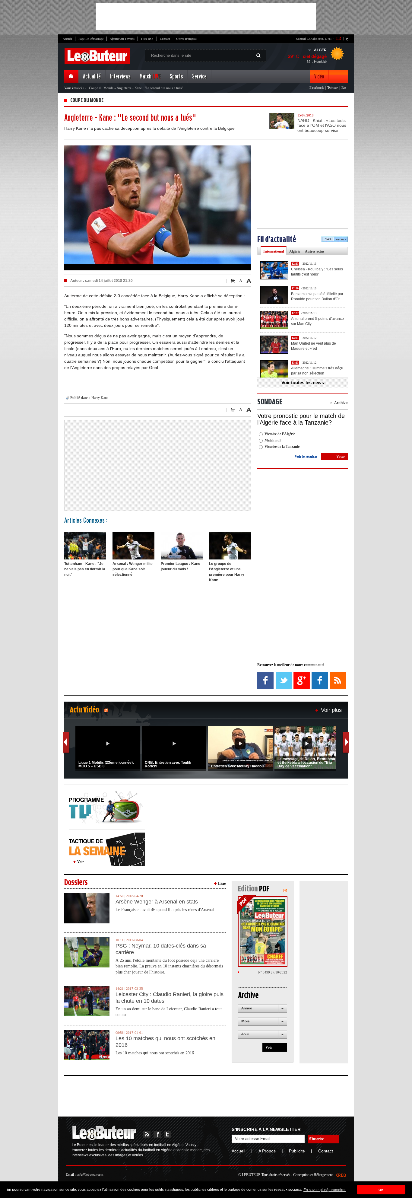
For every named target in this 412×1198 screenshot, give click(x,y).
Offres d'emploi (186, 38)
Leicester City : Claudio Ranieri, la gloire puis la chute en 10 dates (169, 997)
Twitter (332, 87)
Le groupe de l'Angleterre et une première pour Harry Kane (226, 572)
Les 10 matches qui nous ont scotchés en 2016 (165, 1041)
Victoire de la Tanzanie (282, 446)
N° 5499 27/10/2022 (272, 972)
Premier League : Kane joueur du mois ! (180, 566)
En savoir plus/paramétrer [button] (324, 1190)
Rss (343, 87)
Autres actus (315, 251)
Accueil (67, 38)
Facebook (316, 87)
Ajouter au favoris (122, 38)
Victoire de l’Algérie (280, 434)
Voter (340, 456)
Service (199, 76)
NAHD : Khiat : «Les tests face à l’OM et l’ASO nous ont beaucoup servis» (321, 125)
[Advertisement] (206, 16)
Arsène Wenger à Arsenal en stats (157, 902)
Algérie (294, 251)
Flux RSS (147, 38)
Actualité (92, 76)
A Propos (267, 1151)
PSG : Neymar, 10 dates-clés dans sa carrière (161, 949)
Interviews (120, 76)
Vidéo (319, 76)
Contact (165, 38)
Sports (176, 76)
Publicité (297, 1151)
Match (150, 76)
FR (338, 38)
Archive (341, 403)
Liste (222, 883)
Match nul (272, 440)
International (273, 251)
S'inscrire (316, 1139)
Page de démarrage (90, 38)
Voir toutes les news (302, 382)
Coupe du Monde (101, 88)
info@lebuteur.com (90, 1174)
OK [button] (381, 1190)
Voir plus (331, 710)
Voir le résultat (306, 456)
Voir (80, 862)
